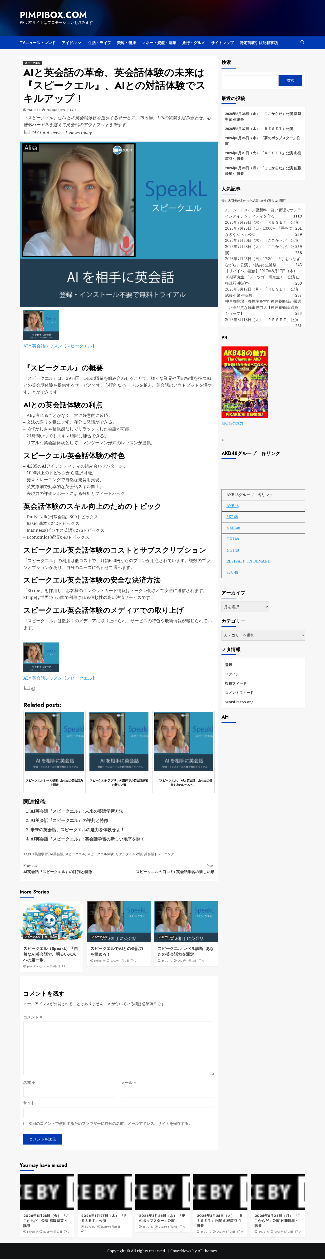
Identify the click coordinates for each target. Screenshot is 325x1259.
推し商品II (50, 936)
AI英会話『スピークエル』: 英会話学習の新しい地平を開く (87, 839)
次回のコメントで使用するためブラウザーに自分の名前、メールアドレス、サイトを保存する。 (110, 1123)
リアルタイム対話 (129, 854)
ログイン (232, 673)
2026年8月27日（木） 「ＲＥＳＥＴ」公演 (259, 128)
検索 (226, 62)
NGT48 (233, 550)
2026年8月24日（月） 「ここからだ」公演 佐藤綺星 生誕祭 (263, 170)
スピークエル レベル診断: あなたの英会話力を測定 (186, 951)
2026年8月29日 (52, 1232)
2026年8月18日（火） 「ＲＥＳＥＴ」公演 (261, 319)
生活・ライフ (99, 42)
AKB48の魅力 (232, 423)
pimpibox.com (53, 15)
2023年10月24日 (57, 110)
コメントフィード (239, 692)
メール (129, 1082)
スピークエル (32, 63)
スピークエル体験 (100, 854)
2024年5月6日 (51, 966)
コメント (33, 1017)
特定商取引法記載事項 (259, 42)
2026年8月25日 (284, 1232)
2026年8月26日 (226, 1232)
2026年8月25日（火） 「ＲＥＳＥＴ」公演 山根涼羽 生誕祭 (263, 155)
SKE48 (232, 516)
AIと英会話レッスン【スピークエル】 (59, 346)
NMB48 (233, 527)
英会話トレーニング (159, 854)
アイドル (69, 42)
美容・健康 (126, 42)
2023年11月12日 (187, 961)
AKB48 (233, 505)
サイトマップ (222, 42)
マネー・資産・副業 (159, 42)
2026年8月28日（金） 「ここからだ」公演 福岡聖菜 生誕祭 (263, 116)
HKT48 (233, 539)
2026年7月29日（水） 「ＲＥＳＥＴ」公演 (261, 222)
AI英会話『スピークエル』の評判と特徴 (69, 820)
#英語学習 (40, 854)
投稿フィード (235, 683)
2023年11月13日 (119, 961)
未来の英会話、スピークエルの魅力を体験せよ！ (77, 829)
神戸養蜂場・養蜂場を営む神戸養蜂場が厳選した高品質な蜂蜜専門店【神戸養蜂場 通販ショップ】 (263, 307)
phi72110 (34, 110)
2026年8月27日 (168, 1227)
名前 (29, 1082)
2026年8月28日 (110, 1227)
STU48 (232, 572)
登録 (228, 664)
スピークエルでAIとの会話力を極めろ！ (116, 951)
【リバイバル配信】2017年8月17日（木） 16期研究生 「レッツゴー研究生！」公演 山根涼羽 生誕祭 (262, 277)
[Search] (302, 42)
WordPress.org (239, 701)
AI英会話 (56, 854)
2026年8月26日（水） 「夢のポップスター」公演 (262, 140)
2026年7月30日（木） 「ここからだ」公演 (261, 240)
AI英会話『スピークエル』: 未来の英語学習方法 (76, 811)
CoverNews (180, 1251)
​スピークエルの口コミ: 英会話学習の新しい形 (175, 868)
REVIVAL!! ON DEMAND (248, 561)
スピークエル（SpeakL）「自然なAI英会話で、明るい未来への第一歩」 (50, 954)
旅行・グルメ (193, 42)
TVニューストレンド (38, 42)
